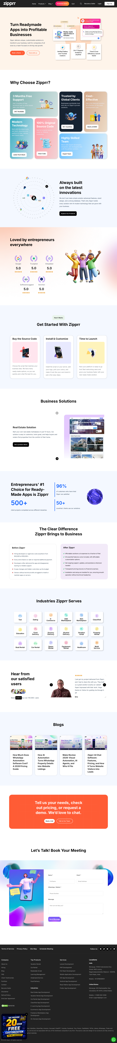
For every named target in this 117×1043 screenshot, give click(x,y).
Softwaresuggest (27, 285)
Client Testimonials (7, 978)
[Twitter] (104, 948)
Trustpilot (34, 264)
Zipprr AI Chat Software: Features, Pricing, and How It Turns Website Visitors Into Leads (96, 763)
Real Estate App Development (40, 992)
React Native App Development (70, 985)
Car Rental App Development (40, 999)
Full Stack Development (67, 971)
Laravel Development (67, 964)
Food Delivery (35, 981)
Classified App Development (40, 1002)
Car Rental (34, 967)
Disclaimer (4, 991)
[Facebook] (100, 948)
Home (34, 4)
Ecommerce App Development (40, 1009)
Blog (50, 4)
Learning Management (38, 974)
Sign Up (109, 3)
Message (51, 899)
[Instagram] (110, 948)
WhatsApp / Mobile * (54, 887)
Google (18, 264)
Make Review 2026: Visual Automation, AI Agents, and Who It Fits (70, 760)
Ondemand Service (37, 978)
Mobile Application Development (70, 974)
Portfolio (4, 981)
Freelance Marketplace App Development (40, 1014)
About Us (4, 964)
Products (41, 4)
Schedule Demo (62, 3)
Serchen (41, 285)
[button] (58, 317)
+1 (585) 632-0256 (100, 995)
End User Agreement (8, 998)
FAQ (2, 974)
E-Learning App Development (40, 1006)
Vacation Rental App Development (42, 996)
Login (99, 3)
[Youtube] (107, 948)
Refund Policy (6, 995)
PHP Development (66, 967)
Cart (73, 4)
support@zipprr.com (100, 998)
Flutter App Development (68, 988)
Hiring (3, 967)
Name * (50, 875)
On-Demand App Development (40, 1019)
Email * (79, 875)
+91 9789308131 (99, 979)
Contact (3, 985)
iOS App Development (67, 978)
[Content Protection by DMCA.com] (8, 1005)
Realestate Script (36, 971)
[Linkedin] (114, 948)
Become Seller (6, 988)
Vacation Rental (36, 964)
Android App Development (68, 981)
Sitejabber (49, 264)
